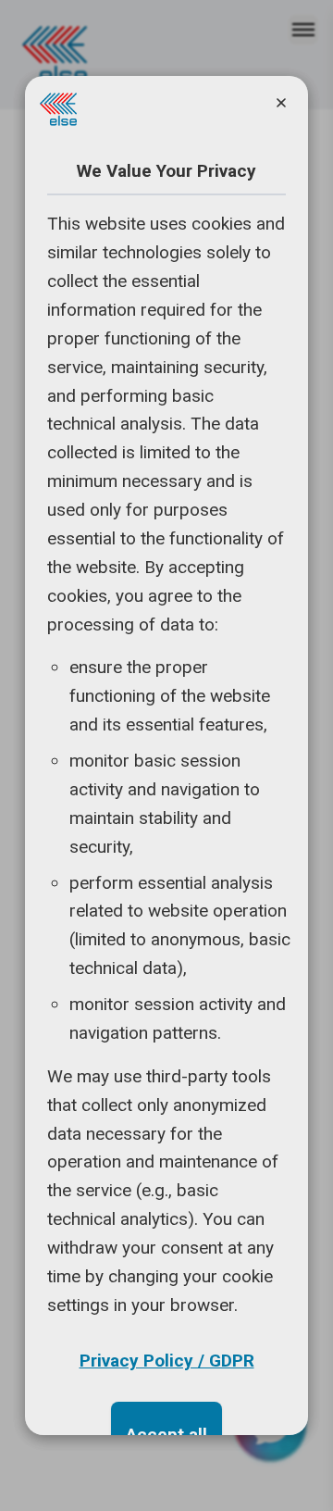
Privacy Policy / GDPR (167, 1360)
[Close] (281, 103)
